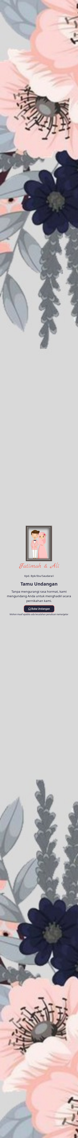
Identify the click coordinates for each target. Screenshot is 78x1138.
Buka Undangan (40, 608)
